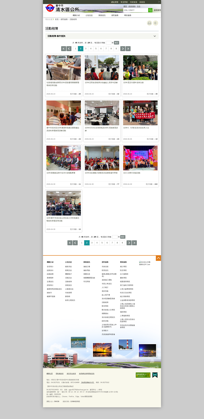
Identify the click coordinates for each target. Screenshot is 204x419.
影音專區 (105, 306)
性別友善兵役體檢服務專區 (127, 326)
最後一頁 (128, 48)
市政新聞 (68, 293)
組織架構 (50, 274)
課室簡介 (50, 285)
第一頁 (63, 48)
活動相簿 (73, 19)
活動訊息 (68, 278)
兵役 (138, 6)
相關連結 (105, 313)
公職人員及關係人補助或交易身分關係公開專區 (127, 306)
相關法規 (86, 274)
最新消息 (68, 266)
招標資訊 (68, 285)
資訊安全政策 (71, 373)
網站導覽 (114, 2)
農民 (125, 6)
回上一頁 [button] (155, 23)
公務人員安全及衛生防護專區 (127, 320)
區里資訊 (105, 270)
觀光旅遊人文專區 (108, 310)
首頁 (57, 19)
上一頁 (68, 48)
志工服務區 (124, 274)
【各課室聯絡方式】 (87, 382)
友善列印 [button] (149, 23)
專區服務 (127, 15)
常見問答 (124, 2)
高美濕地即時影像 (108, 334)
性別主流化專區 (126, 293)
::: (42, 1)
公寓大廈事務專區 (126, 289)
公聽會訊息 (69, 289)
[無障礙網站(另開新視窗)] (143, 375)
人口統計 (105, 287)
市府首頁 (133, 2)
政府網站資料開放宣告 (86, 373)
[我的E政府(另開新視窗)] (154, 375)
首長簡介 (50, 266)
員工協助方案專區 (126, 285)
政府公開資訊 (70, 300)
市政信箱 (105, 266)
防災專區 (123, 270)
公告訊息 (89, 15)
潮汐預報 (105, 291)
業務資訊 (102, 15)
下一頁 (122, 48)
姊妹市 (49, 293)
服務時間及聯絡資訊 (54, 289)
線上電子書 (106, 295)
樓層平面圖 (51, 296)
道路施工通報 (107, 280)
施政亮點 (86, 270)
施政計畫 (86, 266)
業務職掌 (50, 278)
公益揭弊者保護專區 (127, 300)
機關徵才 (68, 274)
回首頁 (142, 2)
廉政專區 (123, 278)
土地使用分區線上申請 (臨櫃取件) (109, 326)
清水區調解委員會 (108, 298)
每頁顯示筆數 (99, 43)
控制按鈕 (158, 258)
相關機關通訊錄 (89, 278)
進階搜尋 (157, 10)
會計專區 (123, 266)
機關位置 (50, 373)
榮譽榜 (67, 296)
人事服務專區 (125, 316)
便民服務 (114, 15)
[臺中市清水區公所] (80, 8)
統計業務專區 (125, 296)
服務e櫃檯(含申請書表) (109, 275)
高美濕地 (132, 6)
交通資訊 (50, 281)
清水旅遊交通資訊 (108, 317)
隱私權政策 (60, 373)
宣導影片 (105, 330)
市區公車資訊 (107, 284)
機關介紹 (76, 15)
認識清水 (50, 270)
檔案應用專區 (125, 281)
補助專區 (123, 312)
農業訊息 (68, 270)
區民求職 (105, 321)
